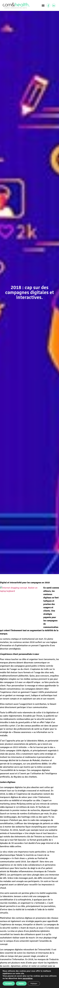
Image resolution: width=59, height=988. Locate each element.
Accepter (8, 983)
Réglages (33, 983)
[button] (43, 5)
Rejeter (21, 983)
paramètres (28, 978)
